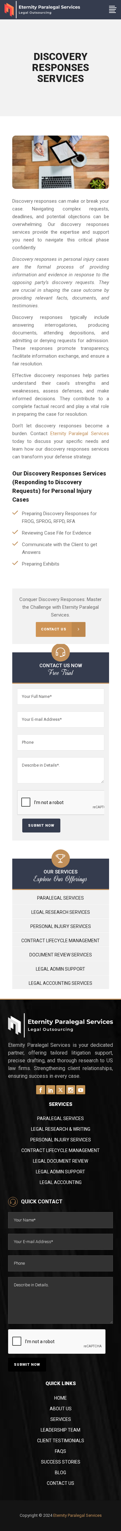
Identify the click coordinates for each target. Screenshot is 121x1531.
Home (60, 1398)
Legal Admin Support (60, 969)
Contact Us (60, 1483)
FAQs (60, 1451)
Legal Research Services (60, 912)
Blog (60, 1472)
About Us (61, 1408)
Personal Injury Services (60, 926)
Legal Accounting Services (60, 983)
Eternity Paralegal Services (79, 433)
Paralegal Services (60, 898)
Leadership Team (60, 1430)
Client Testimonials (60, 1440)
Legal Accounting (61, 1182)
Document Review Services (60, 954)
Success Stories (60, 1462)
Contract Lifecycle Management (60, 940)
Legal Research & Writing (60, 1129)
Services (60, 1419)
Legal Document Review (60, 1161)
